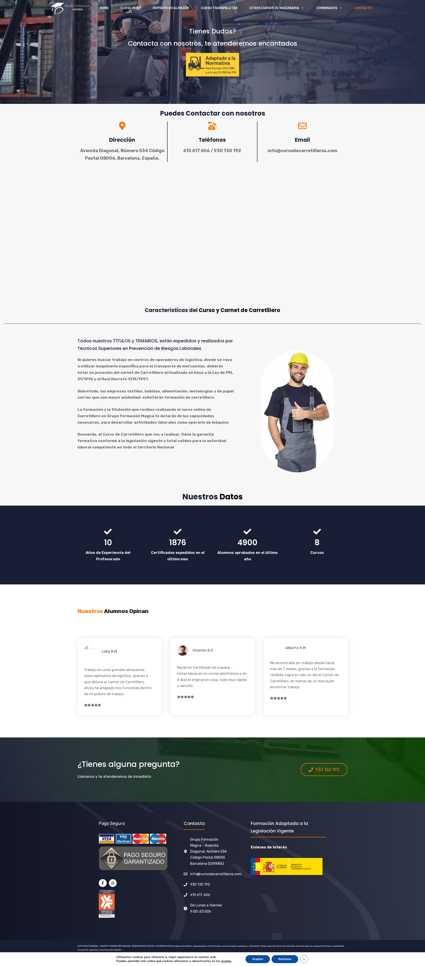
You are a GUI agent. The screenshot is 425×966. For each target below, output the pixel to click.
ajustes (226, 961)
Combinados (326, 8)
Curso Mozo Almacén (171, 8)
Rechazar (285, 959)
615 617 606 (200, 895)
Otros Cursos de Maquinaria (274, 8)
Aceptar (257, 959)
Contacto (363, 8)
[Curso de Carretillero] (70, 8)
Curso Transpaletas (219, 8)
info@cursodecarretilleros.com (215, 874)
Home (104, 8)
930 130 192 (200, 884)
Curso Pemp (131, 8)
